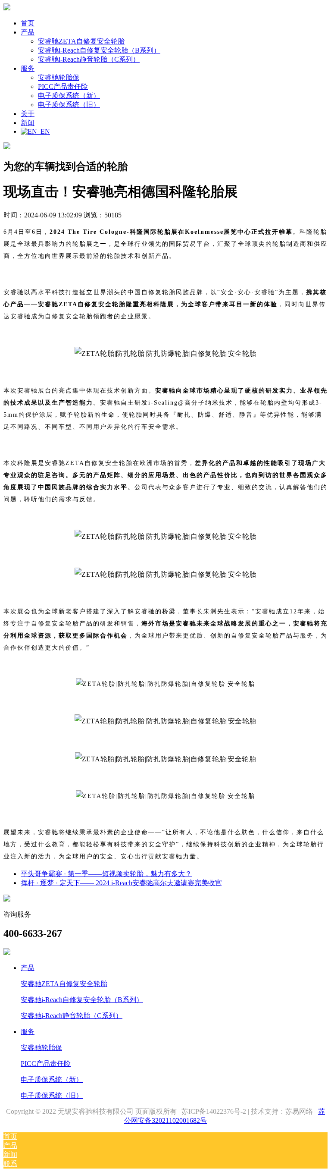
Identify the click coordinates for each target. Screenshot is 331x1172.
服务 (27, 1031)
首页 (27, 23)
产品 (27, 967)
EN (43, 131)
